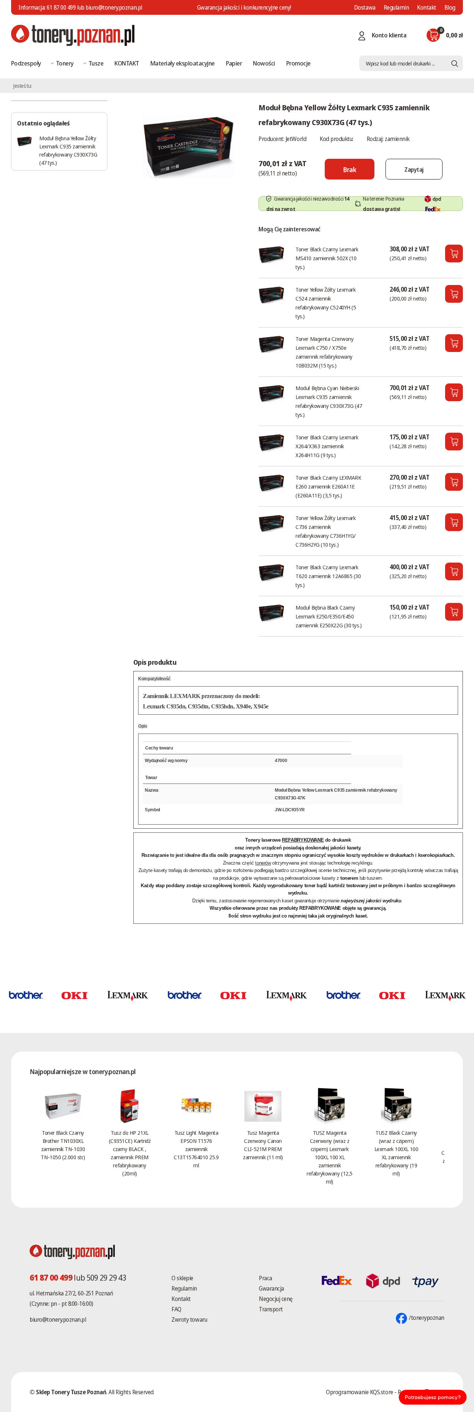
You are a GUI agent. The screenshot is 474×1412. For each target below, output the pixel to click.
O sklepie (182, 1278)
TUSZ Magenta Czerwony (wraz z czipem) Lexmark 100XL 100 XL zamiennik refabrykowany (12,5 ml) (329, 1157)
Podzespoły (26, 63)
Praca (265, 1278)
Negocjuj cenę (276, 1299)
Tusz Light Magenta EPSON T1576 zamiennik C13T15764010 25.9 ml (196, 1149)
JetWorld (296, 139)
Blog (449, 7)
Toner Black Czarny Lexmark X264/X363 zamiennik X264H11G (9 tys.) (327, 446)
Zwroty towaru (189, 1319)
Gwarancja (271, 1288)
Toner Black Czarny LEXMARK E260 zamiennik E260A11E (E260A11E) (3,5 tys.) (328, 486)
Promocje (298, 63)
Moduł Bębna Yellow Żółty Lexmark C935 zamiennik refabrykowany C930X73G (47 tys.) (68, 150)
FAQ (176, 1309)
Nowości (264, 63)
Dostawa (364, 7)
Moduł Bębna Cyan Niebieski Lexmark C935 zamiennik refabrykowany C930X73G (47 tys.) (329, 401)
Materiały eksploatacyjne (182, 63)
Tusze (96, 63)
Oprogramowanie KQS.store (359, 1392)
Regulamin (396, 7)
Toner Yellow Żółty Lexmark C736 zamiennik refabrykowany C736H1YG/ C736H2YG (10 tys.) (326, 531)
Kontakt (426, 7)
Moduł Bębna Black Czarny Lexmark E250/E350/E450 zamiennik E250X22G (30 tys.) (328, 616)
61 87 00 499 (61, 7)
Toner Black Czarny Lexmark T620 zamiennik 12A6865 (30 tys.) (328, 575)
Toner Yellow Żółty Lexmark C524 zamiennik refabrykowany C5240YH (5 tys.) (326, 303)
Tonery (65, 63)
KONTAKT (126, 63)
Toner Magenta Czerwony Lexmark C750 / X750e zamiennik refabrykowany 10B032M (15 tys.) (324, 352)
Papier (234, 63)
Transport (271, 1309)
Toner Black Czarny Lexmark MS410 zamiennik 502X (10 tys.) (327, 258)
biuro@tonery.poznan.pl (58, 1319)
